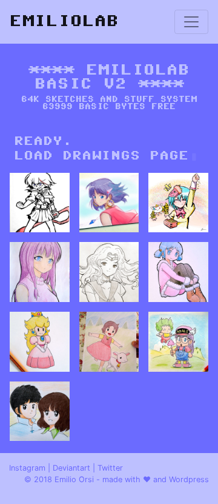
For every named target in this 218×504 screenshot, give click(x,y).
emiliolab (64, 21)
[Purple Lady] (40, 272)
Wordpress (189, 479)
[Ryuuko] (40, 203)
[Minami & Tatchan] (40, 411)
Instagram (27, 467)
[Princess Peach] (40, 342)
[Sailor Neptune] (109, 272)
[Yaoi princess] (178, 272)
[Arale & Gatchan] (178, 342)
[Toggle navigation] (191, 22)
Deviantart (71, 467)
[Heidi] (109, 342)
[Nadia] (109, 203)
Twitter (110, 467)
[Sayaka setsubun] (178, 203)
